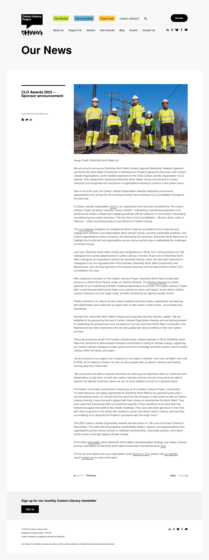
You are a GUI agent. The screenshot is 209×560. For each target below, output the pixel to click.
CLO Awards (86, 229)
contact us (87, 457)
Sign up (30, 509)
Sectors (90, 30)
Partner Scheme (157, 282)
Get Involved (107, 30)
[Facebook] (23, 119)
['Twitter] (27, 119)
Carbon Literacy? (129, 18)
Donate (179, 18)
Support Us (75, 30)
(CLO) (113, 206)
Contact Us (148, 30)
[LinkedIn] (30, 119)
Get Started (61, 18)
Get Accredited (83, 18)
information (94, 442)
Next (173, 475)
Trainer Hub (106, 18)
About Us (58, 30)
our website (170, 454)
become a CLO (141, 454)
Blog (122, 30)
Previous (90, 475)
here (163, 446)
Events (133, 30)
